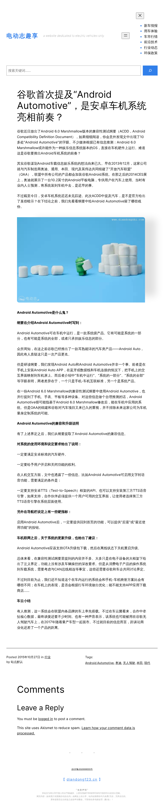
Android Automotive (99, 663)
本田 (140, 663)
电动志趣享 (22, 35)
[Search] (150, 71)
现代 (147, 663)
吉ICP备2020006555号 (82, 769)
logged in (45, 719)
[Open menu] (126, 35)
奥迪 (118, 663)
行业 (48, 657)
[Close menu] (140, 15)
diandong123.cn (82, 779)
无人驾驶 (129, 663)
